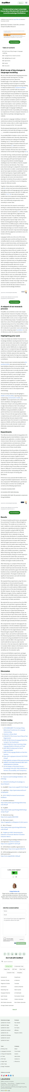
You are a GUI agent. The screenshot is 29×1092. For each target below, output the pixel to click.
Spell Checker (4, 996)
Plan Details (17, 1022)
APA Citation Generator (6, 1002)
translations (19, 330)
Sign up (21, 3)
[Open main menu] (26, 2)
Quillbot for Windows (6, 1035)
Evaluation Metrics (6, 836)
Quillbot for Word (5, 1040)
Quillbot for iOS (4, 1032)
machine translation (20, 87)
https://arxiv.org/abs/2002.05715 (17, 849)
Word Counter (17, 989)
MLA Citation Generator (20, 1002)
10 (10, 194)
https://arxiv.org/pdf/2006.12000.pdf (10, 856)
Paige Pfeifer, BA (16, 19)
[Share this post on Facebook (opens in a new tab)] (4, 954)
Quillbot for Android (5, 1030)
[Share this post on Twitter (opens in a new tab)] (8, 954)
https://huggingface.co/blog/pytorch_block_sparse (14, 822)
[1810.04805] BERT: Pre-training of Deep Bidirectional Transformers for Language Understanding (14, 730)
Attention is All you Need (10, 734)
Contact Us (17, 1059)
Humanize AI (4, 977)
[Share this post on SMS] (20, 954)
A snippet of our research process (12, 55)
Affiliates (16, 1030)
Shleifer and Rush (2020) (7, 396)
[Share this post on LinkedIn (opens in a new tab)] (12, 954)
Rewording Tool (4, 989)
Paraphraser (17, 977)
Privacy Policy (3, 1083)
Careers (16, 1054)
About (15, 1048)
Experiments (7, 60)
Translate (16, 983)
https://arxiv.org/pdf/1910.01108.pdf (18, 787)
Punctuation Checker (19, 996)
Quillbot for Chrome (5, 1022)
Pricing (16, 1025)
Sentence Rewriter (18, 986)
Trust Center (17, 1051)
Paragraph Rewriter (5, 993)
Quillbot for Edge (5, 1025)
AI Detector (17, 980)
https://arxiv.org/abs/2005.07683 (9, 817)
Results (6, 63)
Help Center (17, 1056)
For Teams (16, 1027)
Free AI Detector (14, 42)
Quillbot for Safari (5, 1027)
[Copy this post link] (24, 954)
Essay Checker (4, 999)
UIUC (9, 1090)
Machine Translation (19, 834)
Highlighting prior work (9, 58)
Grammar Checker (5, 980)
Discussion (6, 65)
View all (15, 1009)
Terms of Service (11, 1083)
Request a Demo (18, 1032)
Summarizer (4, 986)
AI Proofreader (17, 993)
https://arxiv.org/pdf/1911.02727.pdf (10, 843)
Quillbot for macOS (5, 1037)
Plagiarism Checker (5, 983)
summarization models (14, 398)
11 (18, 211)
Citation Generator (18, 999)
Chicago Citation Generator (7, 1005)
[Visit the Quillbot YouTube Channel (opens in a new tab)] (16, 954)
